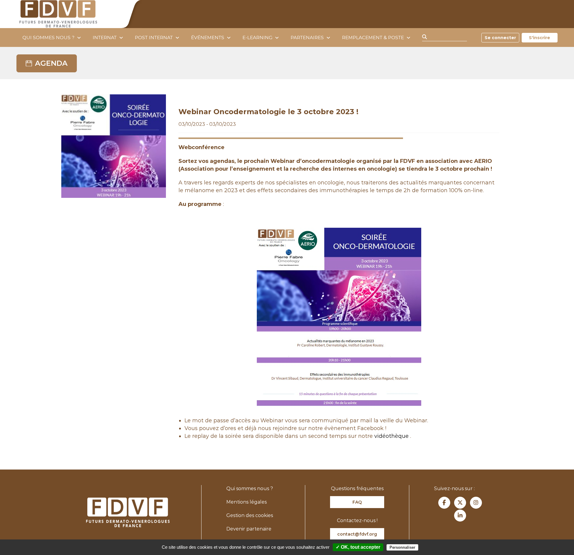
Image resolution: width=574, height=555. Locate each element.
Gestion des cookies (249, 515)
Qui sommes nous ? (48, 37)
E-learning (257, 37)
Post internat (154, 37)
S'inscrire (539, 37)
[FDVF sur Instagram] (476, 503)
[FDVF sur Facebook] (444, 503)
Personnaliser (402, 547)
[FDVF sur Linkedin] (460, 516)
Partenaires (307, 37)
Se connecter (500, 37)
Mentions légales (246, 502)
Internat (105, 37)
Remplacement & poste (373, 37)
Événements (207, 37)
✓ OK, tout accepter (358, 547)
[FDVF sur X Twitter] (460, 503)
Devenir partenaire (248, 529)
